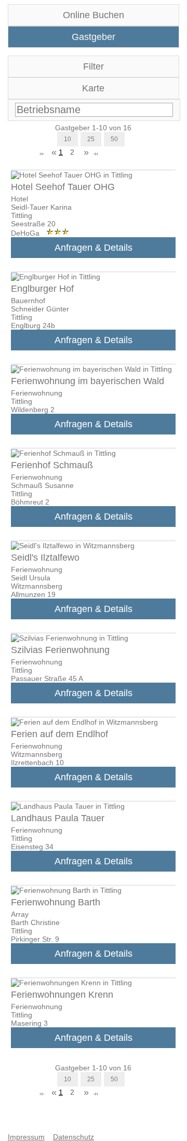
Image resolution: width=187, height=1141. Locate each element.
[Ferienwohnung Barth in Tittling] (66, 890)
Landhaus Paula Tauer (57, 818)
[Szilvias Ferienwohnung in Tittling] (69, 638)
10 (67, 139)
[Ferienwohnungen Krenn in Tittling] (71, 983)
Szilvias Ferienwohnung (60, 650)
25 (91, 139)
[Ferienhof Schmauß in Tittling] (63, 453)
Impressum (26, 1137)
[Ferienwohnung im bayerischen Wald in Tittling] (91, 369)
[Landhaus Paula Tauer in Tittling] (68, 806)
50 (114, 139)
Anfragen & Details (93, 247)
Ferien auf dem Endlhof (59, 734)
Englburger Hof (42, 288)
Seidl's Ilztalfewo (45, 557)
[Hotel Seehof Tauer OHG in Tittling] (71, 175)
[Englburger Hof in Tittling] (55, 277)
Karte (93, 88)
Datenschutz (73, 1137)
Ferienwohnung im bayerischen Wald (87, 381)
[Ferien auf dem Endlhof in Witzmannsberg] (84, 722)
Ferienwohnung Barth (55, 902)
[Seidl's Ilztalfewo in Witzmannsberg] (73, 545)
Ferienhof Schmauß (52, 465)
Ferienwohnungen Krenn (62, 994)
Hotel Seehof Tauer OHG (63, 187)
